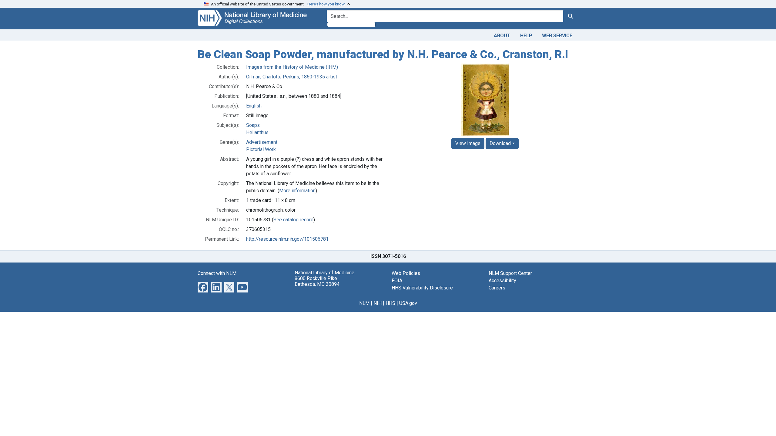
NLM (364, 303)
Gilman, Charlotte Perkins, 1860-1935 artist (291, 77)
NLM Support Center (510, 273)
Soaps (253, 125)
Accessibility (502, 280)
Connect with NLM (217, 273)
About (502, 35)
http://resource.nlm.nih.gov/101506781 (287, 239)
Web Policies (406, 273)
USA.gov (408, 303)
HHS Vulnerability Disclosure (422, 288)
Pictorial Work (261, 149)
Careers (497, 288)
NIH (377, 303)
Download (500, 143)
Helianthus (257, 132)
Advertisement (261, 142)
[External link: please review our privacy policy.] (203, 286)
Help (526, 35)
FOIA (397, 280)
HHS (390, 303)
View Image (467, 143)
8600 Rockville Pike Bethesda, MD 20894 (317, 281)
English (254, 106)
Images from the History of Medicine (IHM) (292, 67)
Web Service (557, 35)
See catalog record (293, 220)
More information (297, 190)
